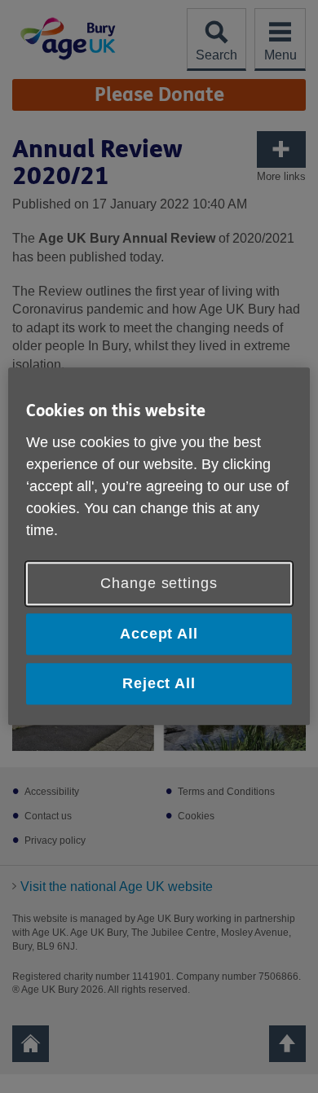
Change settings (159, 583)
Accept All (159, 634)
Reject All (159, 683)
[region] (159, 546)
